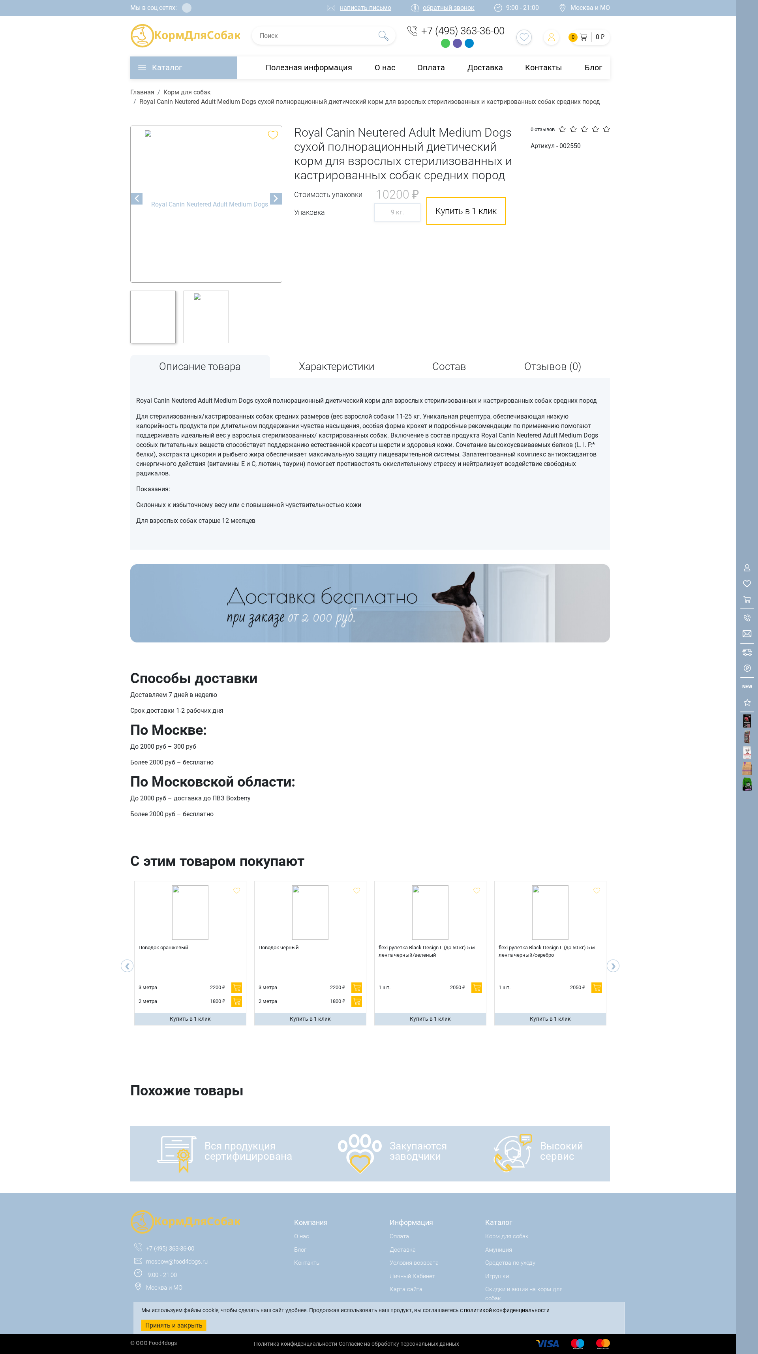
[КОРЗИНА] (747, 600)
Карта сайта (406, 1289)
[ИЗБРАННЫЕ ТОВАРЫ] (747, 584)
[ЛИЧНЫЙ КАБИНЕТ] (747, 568)
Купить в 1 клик (190, 1019)
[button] (590, 37)
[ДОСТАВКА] (747, 652)
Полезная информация (309, 67)
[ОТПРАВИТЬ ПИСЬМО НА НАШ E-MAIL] (747, 634)
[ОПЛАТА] (747, 668)
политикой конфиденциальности (507, 1310)
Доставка (485, 67)
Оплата (431, 67)
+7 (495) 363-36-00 (463, 31)
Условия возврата (414, 1262)
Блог (593, 67)
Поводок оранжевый (163, 947)
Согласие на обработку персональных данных (399, 1344)
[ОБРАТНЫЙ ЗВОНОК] (747, 618)
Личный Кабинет (412, 1276)
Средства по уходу (510, 1262)
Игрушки (497, 1276)
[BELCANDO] (747, 737)
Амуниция (498, 1249)
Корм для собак (187, 92)
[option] (206, 204)
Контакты (543, 67)
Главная (142, 92)
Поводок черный (279, 947)
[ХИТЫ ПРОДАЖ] (747, 703)
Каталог (167, 67)
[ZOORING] (747, 784)
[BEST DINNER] (747, 753)
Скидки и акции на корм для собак (524, 1294)
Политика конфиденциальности (295, 1344)
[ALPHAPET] (747, 721)
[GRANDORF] (747, 769)
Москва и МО (590, 7)
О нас (385, 67)
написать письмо (365, 7)
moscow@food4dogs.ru (177, 1261)
